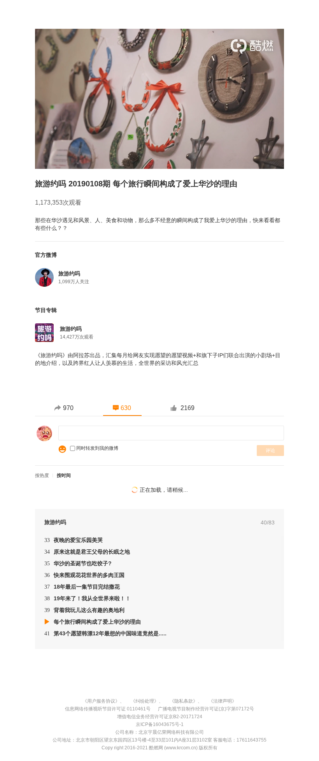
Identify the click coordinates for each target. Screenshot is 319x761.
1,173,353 (49, 202)
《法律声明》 (223, 701)
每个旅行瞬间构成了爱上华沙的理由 (97, 622)
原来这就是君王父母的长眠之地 (87, 552)
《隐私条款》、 (186, 701)
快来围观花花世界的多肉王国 (84, 575)
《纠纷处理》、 (147, 701)
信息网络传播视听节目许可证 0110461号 (108, 709)
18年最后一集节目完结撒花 (82, 587)
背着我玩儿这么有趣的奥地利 (84, 610)
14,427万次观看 (76, 337)
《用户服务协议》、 (103, 701)
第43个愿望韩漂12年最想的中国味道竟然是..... (105, 633)
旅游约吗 (71, 329)
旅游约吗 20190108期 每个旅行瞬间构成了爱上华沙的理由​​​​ (136, 183)
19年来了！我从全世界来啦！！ (87, 598)
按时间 (64, 475)
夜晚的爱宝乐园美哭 (73, 540)
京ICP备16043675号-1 (160, 724)
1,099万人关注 (73, 281)
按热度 (42, 475)
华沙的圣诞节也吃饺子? (78, 563)
